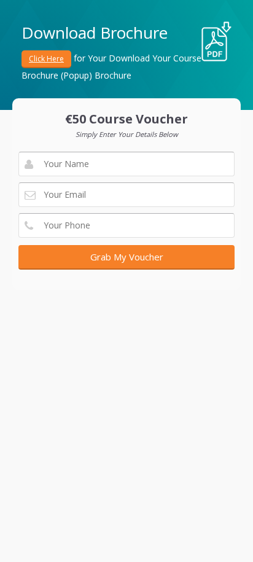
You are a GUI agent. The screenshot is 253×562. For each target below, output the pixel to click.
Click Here (46, 58)
